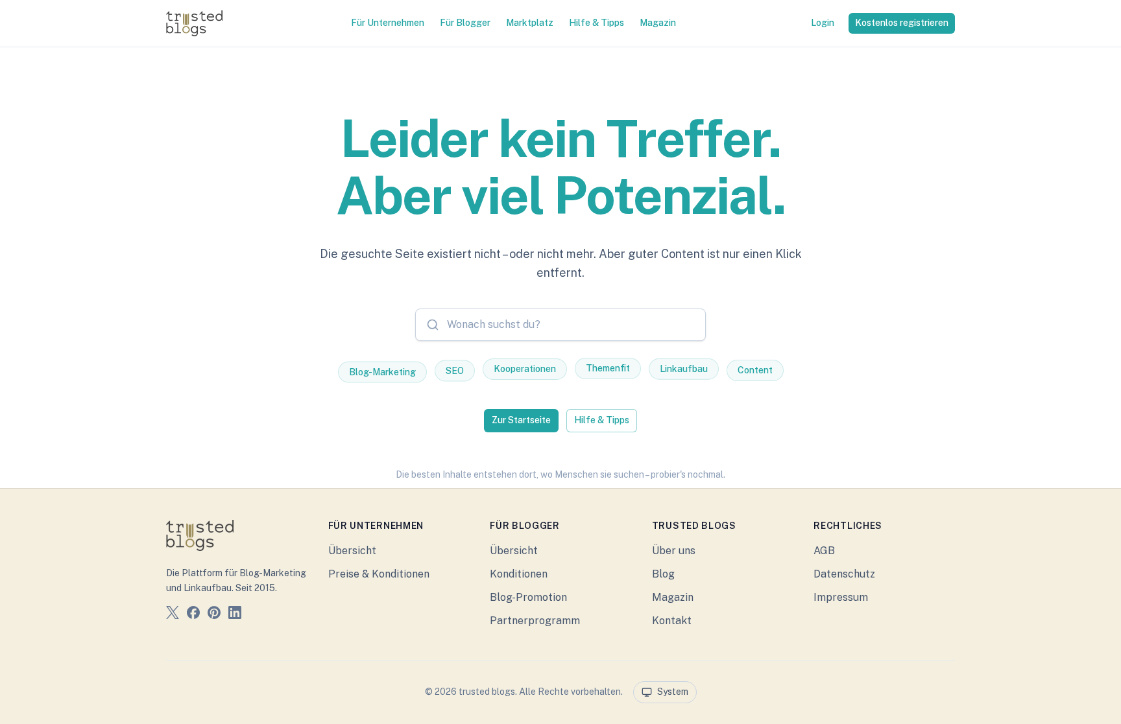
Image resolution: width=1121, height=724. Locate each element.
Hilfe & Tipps (596, 23)
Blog (663, 574)
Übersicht (352, 550)
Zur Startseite (521, 420)
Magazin (658, 23)
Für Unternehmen (387, 23)
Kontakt (672, 620)
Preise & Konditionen (378, 574)
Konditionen (519, 574)
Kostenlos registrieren (901, 23)
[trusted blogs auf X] (172, 615)
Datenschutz (844, 574)
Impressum (841, 597)
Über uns (673, 550)
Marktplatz (529, 23)
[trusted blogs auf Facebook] (193, 615)
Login (822, 23)
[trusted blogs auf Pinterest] (214, 615)
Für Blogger (465, 23)
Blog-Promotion (528, 597)
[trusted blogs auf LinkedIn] (234, 615)
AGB (824, 550)
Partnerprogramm (535, 620)
